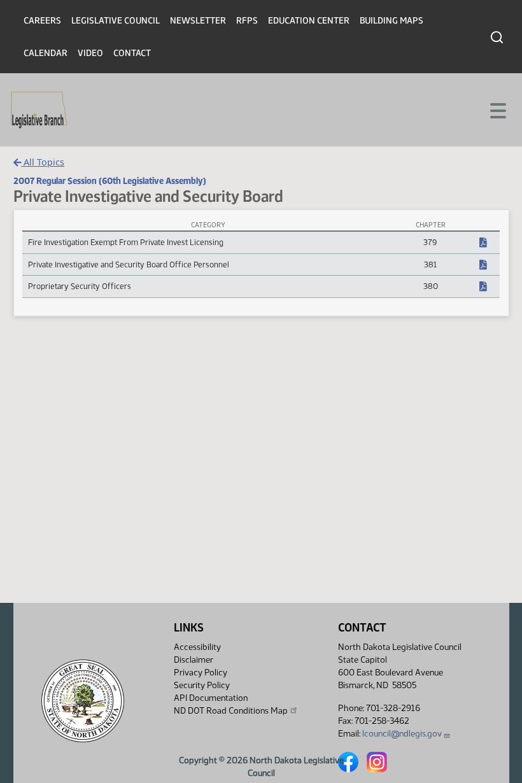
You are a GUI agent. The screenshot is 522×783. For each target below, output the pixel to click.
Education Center (308, 20)
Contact (132, 53)
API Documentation (211, 698)
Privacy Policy (200, 672)
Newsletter (198, 20)
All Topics (42, 162)
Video (90, 53)
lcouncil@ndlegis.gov (402, 733)
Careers (42, 20)
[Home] (39, 110)
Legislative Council (115, 20)
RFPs (247, 20)
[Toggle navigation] (497, 109)
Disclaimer (193, 659)
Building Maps (391, 20)
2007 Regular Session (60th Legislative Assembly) (109, 181)
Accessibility (197, 647)
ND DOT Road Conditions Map (231, 710)
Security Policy (202, 685)
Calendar (45, 53)
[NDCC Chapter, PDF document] (483, 243)
